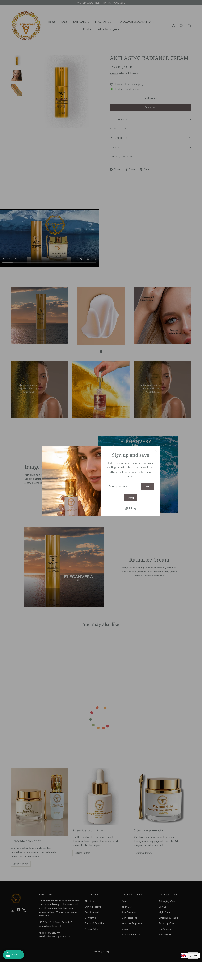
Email (130, 498)
